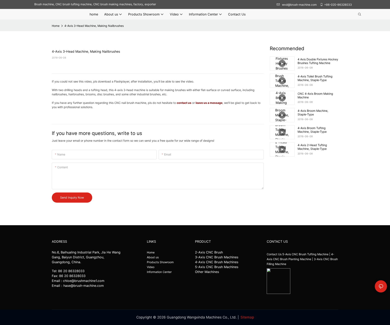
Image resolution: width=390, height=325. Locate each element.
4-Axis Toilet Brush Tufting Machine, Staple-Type (315, 78)
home (56, 25)
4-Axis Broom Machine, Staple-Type (313, 112)
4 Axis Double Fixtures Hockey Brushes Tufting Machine (318, 61)
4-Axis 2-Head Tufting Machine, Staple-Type (312, 146)
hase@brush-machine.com (83, 286)
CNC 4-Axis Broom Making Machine (315, 95)
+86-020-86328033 (338, 4)
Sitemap (247, 317)
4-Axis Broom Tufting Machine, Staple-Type (312, 129)
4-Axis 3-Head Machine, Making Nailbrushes (94, 25)
